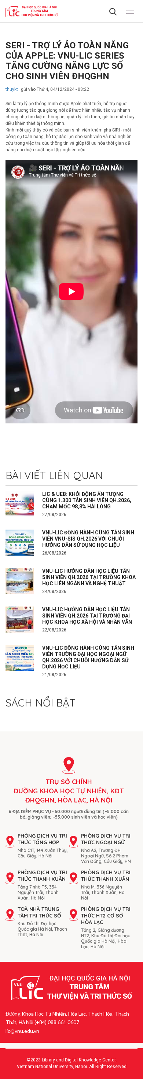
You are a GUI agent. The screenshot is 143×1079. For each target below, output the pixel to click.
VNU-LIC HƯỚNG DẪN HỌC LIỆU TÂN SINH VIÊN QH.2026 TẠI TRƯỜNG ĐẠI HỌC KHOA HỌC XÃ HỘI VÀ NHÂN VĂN (87, 616)
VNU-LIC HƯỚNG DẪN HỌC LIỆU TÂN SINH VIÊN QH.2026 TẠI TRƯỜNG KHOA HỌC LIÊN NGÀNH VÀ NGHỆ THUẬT (89, 577)
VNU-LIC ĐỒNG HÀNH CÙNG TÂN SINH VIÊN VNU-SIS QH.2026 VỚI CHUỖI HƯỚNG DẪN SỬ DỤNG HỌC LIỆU (88, 539)
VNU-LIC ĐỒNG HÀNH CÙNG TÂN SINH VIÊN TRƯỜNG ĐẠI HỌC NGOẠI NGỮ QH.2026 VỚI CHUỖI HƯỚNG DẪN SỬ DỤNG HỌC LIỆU (88, 657)
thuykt (12, 89)
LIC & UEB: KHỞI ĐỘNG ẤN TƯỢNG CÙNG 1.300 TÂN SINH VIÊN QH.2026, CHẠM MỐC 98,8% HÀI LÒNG (86, 500)
